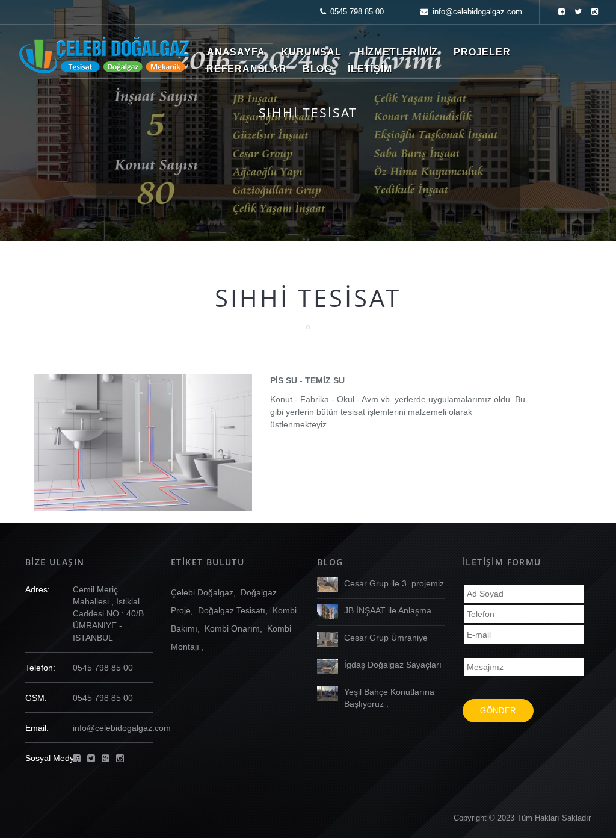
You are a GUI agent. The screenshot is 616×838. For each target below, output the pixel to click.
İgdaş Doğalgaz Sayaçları (393, 664)
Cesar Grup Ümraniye (386, 637)
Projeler (482, 52)
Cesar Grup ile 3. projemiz (394, 583)
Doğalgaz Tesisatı (231, 610)
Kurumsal (311, 52)
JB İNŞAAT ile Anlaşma (387, 610)
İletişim (370, 69)
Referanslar (246, 69)
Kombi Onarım (232, 628)
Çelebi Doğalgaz (202, 592)
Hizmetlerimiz (397, 52)
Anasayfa (236, 52)
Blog (317, 69)
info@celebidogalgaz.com (477, 11)
